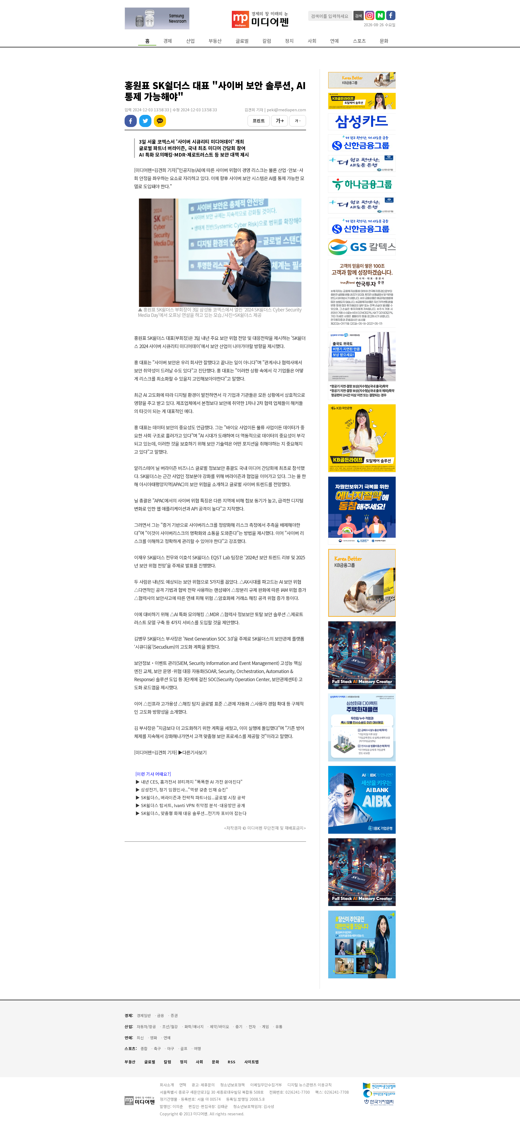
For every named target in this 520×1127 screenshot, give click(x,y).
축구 (157, 1048)
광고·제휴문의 (203, 1084)
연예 (334, 40)
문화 (384, 40)
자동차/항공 (146, 1026)
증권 (174, 1015)
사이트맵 (251, 1062)
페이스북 (131, 121)
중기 (238, 1026)
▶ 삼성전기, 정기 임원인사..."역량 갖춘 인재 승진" (181, 789)
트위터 (145, 121)
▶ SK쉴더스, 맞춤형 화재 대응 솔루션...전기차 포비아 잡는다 (190, 813)
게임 (265, 1026)
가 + (280, 120)
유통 (278, 1026)
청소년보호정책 (232, 1084)
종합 (144, 1048)
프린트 (259, 120)
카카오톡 (160, 121)
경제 (167, 40)
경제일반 (144, 1015)
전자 (252, 1026)
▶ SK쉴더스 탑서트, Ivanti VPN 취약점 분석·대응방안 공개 (190, 805)
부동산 (215, 40)
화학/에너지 (194, 1026)
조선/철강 (170, 1026)
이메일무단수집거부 (266, 1084)
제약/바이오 (219, 1026)
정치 (289, 40)
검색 (358, 15)
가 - (298, 120)
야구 (170, 1048)
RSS (232, 1062)
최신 (140, 1037)
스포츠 (359, 40)
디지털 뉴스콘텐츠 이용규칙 (309, 1084)
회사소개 (167, 1084)
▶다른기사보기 (192, 752)
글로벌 (242, 40)
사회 (312, 40)
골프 (183, 1048)
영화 (153, 1037)
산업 (190, 40)
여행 (197, 1048)
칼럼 (266, 40)
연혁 (182, 1084)
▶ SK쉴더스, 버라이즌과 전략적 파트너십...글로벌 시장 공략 (190, 797)
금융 (160, 1015)
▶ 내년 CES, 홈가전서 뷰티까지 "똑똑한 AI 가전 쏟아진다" (189, 781)
